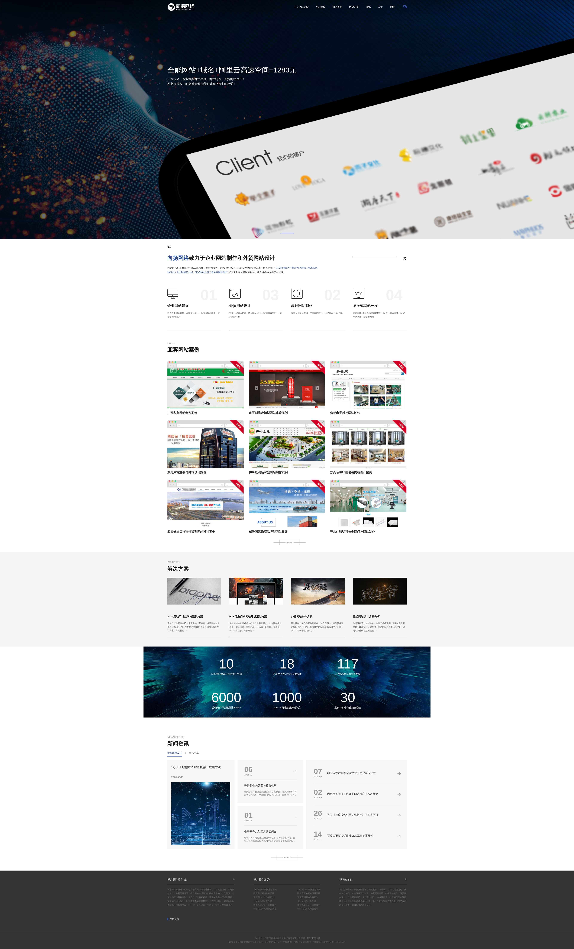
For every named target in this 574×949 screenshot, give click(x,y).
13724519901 (313, 938)
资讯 (368, 7)
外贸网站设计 (240, 306)
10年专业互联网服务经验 (265, 889)
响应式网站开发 (365, 306)
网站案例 (337, 7)
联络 (392, 7)
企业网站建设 (178, 306)
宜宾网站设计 (174, 753)
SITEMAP (340, 942)
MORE (289, 542)
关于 (380, 7)
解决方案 (354, 7)
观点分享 (194, 753)
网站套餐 (320, 7)
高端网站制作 (302, 306)
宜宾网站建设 (301, 7)
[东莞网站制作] (405, 7)
